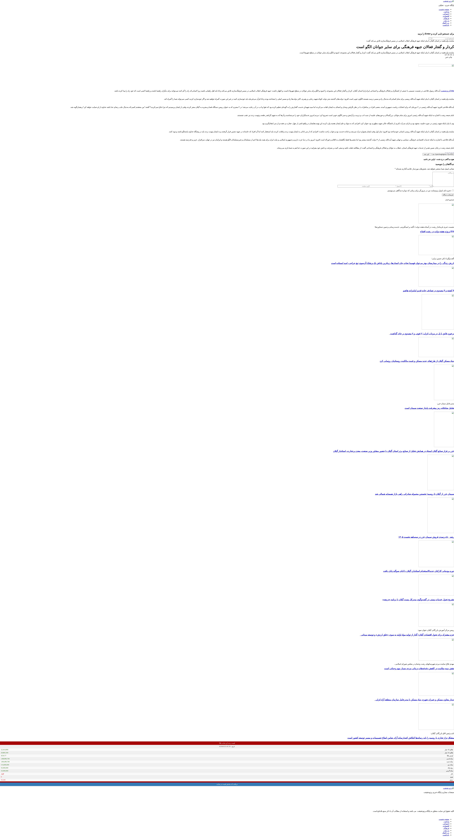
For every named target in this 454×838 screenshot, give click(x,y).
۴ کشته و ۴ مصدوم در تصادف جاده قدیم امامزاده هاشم (428, 290)
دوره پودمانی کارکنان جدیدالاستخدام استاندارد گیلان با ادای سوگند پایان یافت (418, 571)
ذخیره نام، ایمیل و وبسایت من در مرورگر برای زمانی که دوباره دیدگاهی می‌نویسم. (419, 191)
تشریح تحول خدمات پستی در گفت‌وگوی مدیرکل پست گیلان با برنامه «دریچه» (418, 599)
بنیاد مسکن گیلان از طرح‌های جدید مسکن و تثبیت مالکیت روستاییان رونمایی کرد (417, 361)
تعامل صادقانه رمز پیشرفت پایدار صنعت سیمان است (429, 408)
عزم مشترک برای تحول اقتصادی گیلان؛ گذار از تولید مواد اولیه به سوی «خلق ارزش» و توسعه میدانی (407, 635)
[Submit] (430, 38)
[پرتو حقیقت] (448, 1)
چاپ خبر (449, 57)
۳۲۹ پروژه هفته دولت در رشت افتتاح (437, 231)
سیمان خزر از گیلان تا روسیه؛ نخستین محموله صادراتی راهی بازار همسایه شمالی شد (414, 494)
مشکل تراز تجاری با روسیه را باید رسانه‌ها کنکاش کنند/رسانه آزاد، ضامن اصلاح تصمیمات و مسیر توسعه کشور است (400, 738)
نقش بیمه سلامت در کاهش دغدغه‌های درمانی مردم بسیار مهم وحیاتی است (419, 668)
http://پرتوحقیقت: (447, 91)
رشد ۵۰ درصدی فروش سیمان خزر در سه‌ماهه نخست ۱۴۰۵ (426, 537)
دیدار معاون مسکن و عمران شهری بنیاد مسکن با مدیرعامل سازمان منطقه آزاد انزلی (414, 699)
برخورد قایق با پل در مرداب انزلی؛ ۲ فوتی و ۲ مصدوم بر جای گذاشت (421, 333)
